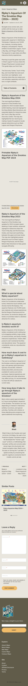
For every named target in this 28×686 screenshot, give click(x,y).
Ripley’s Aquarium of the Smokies (12, 31)
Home (4, 9)
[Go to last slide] (4, 502)
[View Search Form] (21, 3)
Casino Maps (6, 652)
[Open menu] (24, 3)
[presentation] (14, 497)
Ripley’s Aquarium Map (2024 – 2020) (6, 470)
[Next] (24, 502)
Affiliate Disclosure (8, 667)
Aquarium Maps (12, 9)
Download (15, 208)
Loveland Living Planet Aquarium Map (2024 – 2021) (21, 471)
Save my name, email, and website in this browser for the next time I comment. (14, 581)
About (4, 663)
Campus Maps (6, 654)
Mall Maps (5, 649)
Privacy (4, 670)
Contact (4, 665)
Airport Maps (6, 645)
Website (5, 575)
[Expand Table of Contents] (23, 88)
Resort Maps (6, 647)
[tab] (12, 515)
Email (4, 568)
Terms (4, 672)
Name (4, 560)
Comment (6, 537)
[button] (14, 258)
